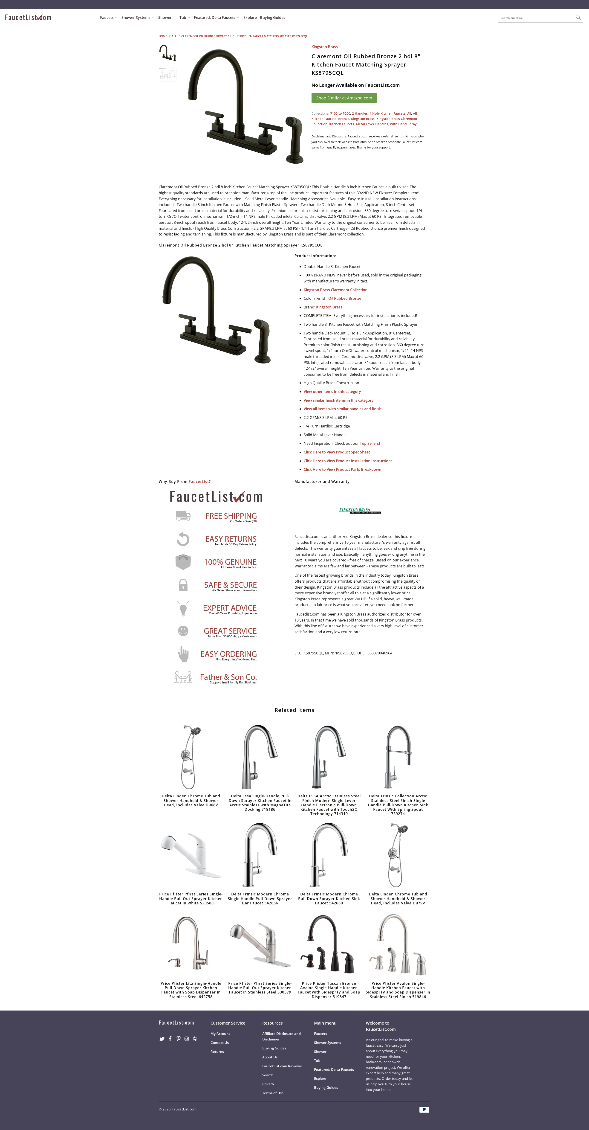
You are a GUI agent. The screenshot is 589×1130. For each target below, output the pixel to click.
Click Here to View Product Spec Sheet (337, 452)
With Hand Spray (403, 124)
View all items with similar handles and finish (342, 408)
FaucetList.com (184, 1109)
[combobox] (540, 18)
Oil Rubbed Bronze (344, 298)
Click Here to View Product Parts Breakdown (342, 469)
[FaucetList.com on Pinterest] (178, 1039)
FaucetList (199, 481)
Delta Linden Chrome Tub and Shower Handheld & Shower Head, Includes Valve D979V (398, 855)
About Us (269, 1057)
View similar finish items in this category (339, 400)
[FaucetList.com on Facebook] (170, 1039)
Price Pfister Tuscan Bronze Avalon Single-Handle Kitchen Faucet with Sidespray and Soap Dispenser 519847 (329, 944)
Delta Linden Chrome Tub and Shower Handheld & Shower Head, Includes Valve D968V (191, 757)
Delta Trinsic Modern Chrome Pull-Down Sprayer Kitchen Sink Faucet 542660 (329, 855)
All (409, 113)
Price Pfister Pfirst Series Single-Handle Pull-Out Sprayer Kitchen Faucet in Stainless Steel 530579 (260, 944)
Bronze (343, 118)
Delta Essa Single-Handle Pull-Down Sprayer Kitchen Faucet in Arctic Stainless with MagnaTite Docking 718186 (260, 757)
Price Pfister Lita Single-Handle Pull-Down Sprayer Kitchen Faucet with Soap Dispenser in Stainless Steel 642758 (191, 944)
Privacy (268, 1084)
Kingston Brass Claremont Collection (335, 289)
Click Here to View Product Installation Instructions (348, 460)
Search (268, 1075)
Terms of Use (273, 1093)
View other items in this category (332, 391)
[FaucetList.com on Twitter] (162, 1039)
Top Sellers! (370, 443)
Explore (250, 17)
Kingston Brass (325, 46)
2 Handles (360, 113)
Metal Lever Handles (372, 124)
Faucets (107, 17)
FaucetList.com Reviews (282, 1066)
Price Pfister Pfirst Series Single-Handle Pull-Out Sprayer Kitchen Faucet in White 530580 (191, 855)
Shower (165, 17)
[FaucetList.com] (49, 17)
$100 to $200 (340, 113)
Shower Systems (136, 17)
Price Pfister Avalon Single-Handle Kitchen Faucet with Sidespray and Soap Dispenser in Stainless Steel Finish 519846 (398, 944)
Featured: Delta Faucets (214, 17)
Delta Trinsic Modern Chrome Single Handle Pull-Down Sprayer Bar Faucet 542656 (260, 855)
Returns (217, 1051)
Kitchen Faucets (341, 124)
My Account (220, 1033)
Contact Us (220, 1042)
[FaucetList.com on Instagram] (186, 1039)
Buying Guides (272, 17)
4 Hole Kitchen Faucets (387, 113)
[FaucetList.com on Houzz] (195, 1039)
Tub (183, 17)
